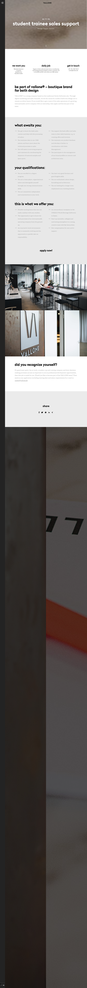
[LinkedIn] (49, 412)
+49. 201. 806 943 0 (73, 69)
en (3, 985)
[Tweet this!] (42, 412)
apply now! (46, 251)
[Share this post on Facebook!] (39, 412)
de (1, 985)
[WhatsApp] (45, 412)
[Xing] (52, 412)
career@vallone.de (73, 70)
